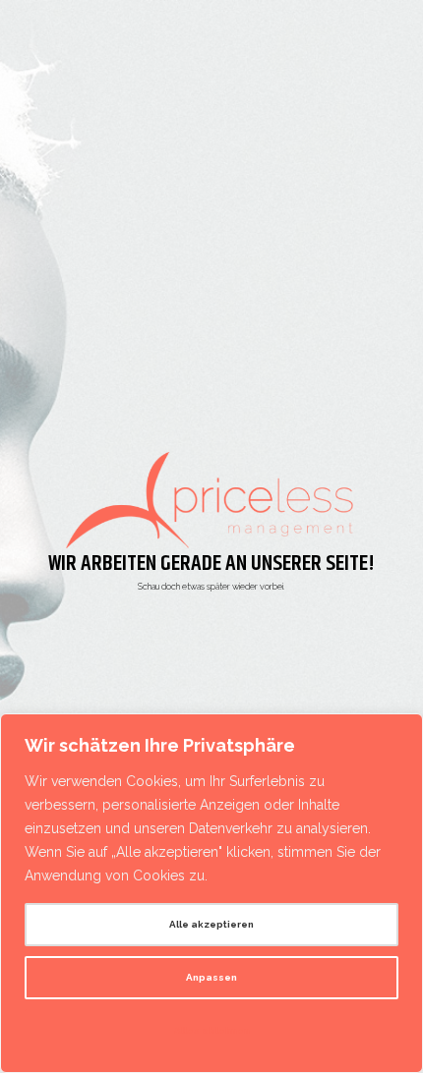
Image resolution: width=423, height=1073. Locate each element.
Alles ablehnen (212, 1030)
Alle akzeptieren (211, 924)
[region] (211, 893)
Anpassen (211, 977)
